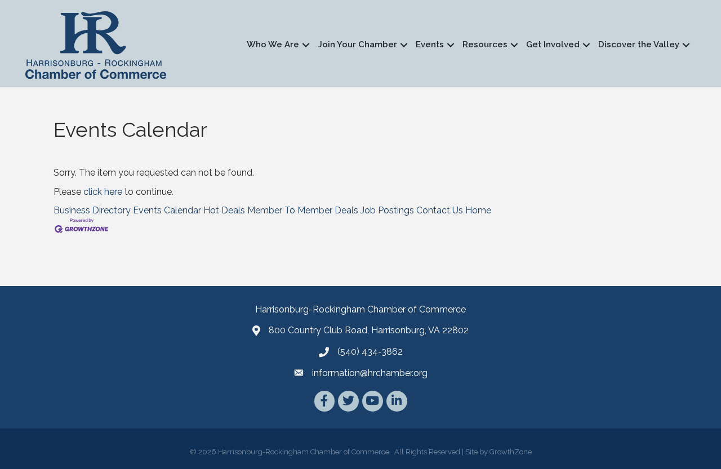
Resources (485, 44)
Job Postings (387, 210)
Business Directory (92, 210)
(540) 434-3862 (370, 351)
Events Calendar (167, 210)
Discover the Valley (638, 44)
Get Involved (553, 44)
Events (430, 44)
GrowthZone (510, 452)
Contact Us (439, 210)
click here (102, 191)
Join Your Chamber (357, 44)
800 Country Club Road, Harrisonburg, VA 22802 (369, 330)
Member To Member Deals (302, 210)
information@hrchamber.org (370, 373)
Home (478, 210)
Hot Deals (224, 210)
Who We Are (273, 44)
